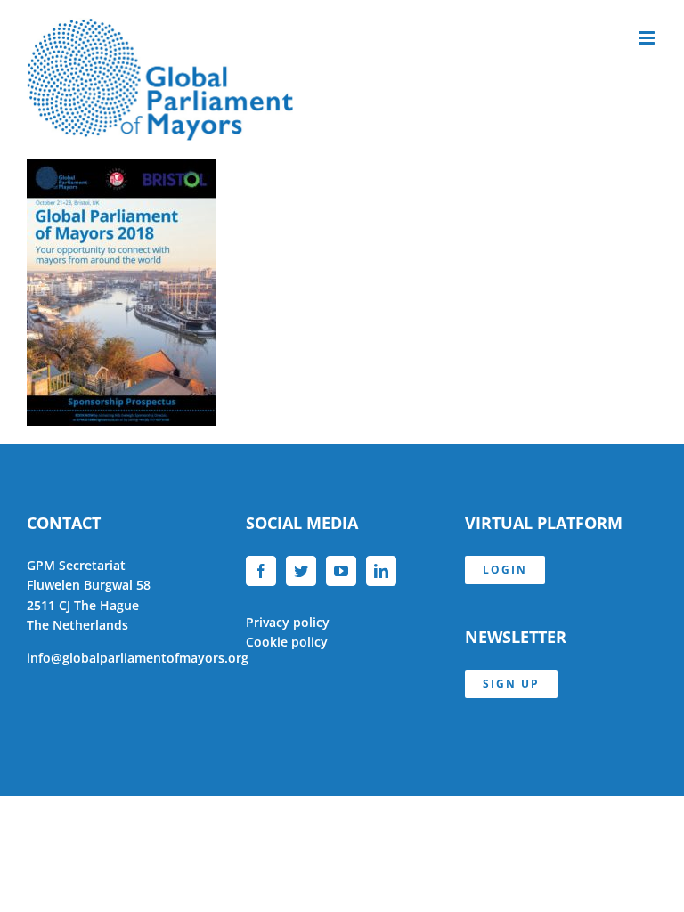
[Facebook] (261, 571)
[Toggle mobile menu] (648, 37)
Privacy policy (288, 622)
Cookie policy (287, 641)
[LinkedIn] (381, 571)
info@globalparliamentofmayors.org (137, 657)
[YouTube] (341, 571)
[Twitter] (301, 571)
